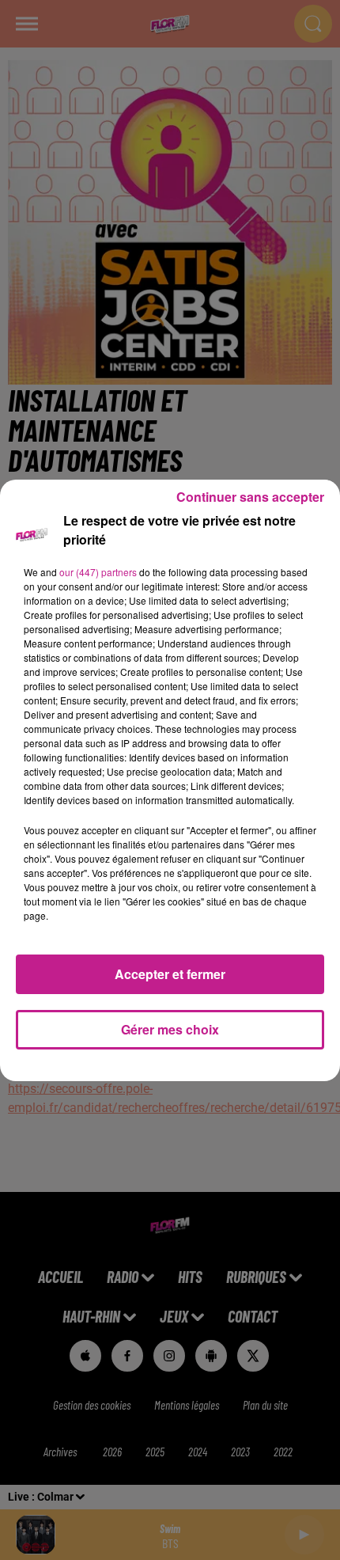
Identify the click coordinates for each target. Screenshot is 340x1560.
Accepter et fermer (170, 974)
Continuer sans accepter (250, 497)
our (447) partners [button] (98, 572)
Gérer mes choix (170, 1029)
